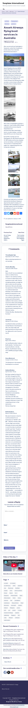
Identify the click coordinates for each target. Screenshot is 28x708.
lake (11, 600)
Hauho (14, 598)
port (9, 610)
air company (12, 583)
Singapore (13, 615)
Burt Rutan (17, 588)
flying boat (14, 21)
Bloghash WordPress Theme (14, 701)
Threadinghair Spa (10, 255)
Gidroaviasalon (7, 598)
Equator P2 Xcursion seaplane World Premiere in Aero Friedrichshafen (13, 644)
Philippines (12, 607)
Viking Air (11, 617)
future (21, 595)
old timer (20, 605)
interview (6, 600)
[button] (8, 227)
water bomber (7, 620)
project (14, 610)
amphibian (20, 585)
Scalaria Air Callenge (8, 612)
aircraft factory (7, 585)
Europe (5, 593)
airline (7, 21)
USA (19, 615)
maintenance (6, 603)
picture (14, 24)
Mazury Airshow (15, 603)
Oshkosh (6, 607)
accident (6, 583)
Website (6, 540)
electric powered (18, 590)
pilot (5, 610)
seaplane (17, 612)
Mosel (22, 603)
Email (6, 532)
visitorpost (17, 617)
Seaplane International (13, 3)
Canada (5, 590)
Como (11, 590)
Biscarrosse (10, 588)
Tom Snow (8, 319)
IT (3, 629)
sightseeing (6, 615)
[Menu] (3, 9)
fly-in (16, 593)
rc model (19, 610)
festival (11, 593)
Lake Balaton (17, 600)
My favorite (6, 605)
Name (6, 525)
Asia (5, 588)
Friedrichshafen (14, 595)
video (5, 617)
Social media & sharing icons (11, 705)
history (7, 24)
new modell (13, 605)
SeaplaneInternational (13, 224)
